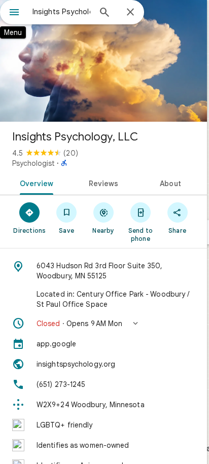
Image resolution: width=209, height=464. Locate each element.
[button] (103, 323)
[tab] (35, 182)
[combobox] (61, 12)
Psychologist (33, 163)
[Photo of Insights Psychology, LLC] (103, 61)
